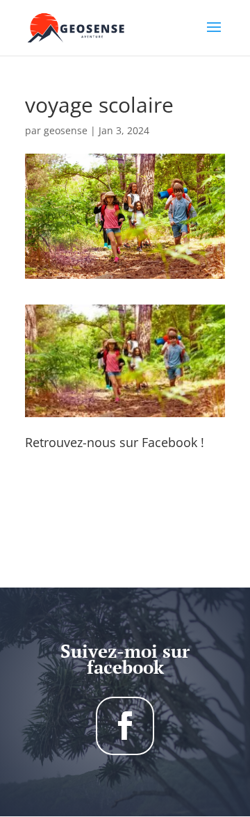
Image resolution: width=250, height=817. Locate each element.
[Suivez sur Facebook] (125, 726)
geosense (66, 130)
